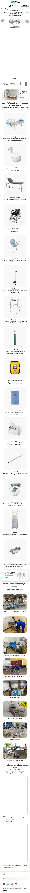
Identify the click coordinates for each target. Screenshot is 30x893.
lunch (3, 874)
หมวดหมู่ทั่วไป (6, 878)
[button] (3, 47)
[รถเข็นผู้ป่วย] (15, 215)
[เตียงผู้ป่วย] (15, 124)
